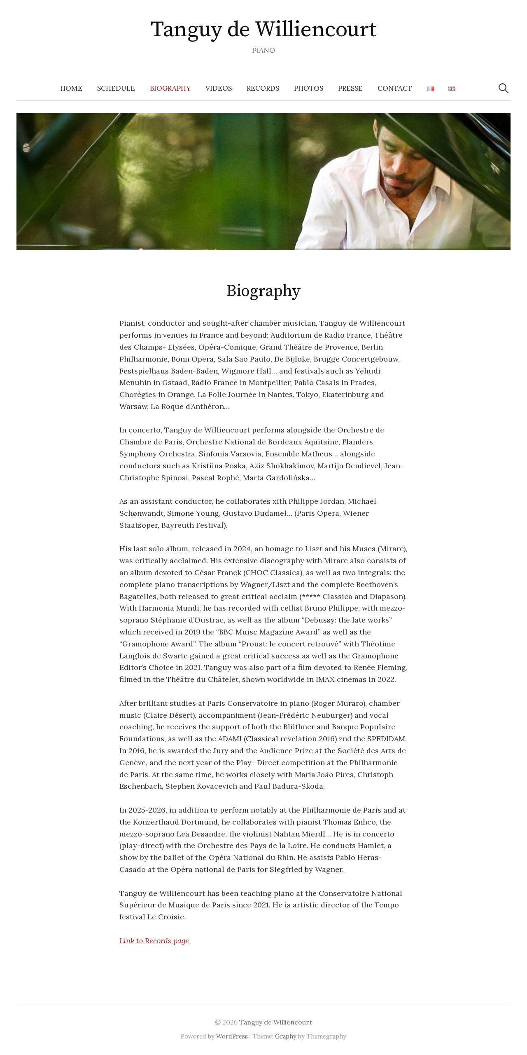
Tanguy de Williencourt (263, 30)
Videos (218, 88)
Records (263, 88)
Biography (170, 88)
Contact (395, 88)
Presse (350, 88)
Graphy (285, 1036)
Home (71, 88)
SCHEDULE (116, 88)
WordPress (232, 1036)
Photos (308, 88)
